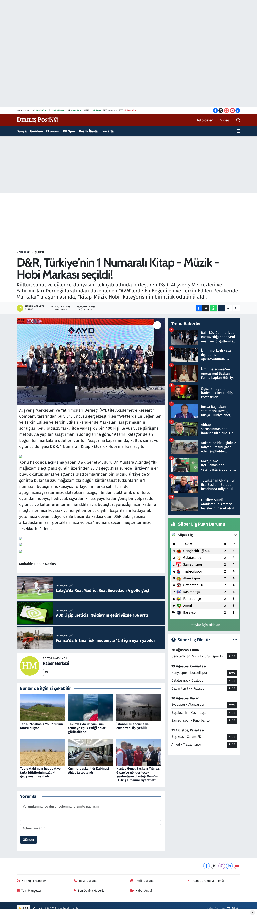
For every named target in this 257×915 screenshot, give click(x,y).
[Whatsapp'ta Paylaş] (213, 308)
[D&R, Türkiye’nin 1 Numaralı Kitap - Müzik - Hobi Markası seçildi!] (91, 361)
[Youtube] (237, 866)
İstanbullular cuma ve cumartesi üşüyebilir (132, 726)
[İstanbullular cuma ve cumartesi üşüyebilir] (138, 707)
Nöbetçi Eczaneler (34, 881)
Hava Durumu (88, 881)
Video (224, 120)
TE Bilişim (233, 908)
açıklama (56, 462)
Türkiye (139, 468)
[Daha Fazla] (221, 308)
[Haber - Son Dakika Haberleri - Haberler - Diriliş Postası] (38, 120)
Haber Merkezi (56, 663)
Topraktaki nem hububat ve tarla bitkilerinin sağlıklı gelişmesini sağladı (40, 772)
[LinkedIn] (229, 866)
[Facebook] (206, 866)
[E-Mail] (46, 672)
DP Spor (69, 131)
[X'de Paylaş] (205, 308)
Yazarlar (108, 131)
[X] (214, 866)
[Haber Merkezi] (29, 666)
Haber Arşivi (143, 891)
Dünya (22, 131)
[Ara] (238, 120)
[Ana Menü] (238, 131)
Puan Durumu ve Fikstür (208, 881)
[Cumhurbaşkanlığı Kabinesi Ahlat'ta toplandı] (90, 752)
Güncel (39, 252)
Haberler (23, 252)
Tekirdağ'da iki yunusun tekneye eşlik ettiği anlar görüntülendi (86, 728)
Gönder (28, 840)
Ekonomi (53, 131)
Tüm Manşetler (31, 891)
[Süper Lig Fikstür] (235, 640)
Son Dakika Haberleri (92, 891)
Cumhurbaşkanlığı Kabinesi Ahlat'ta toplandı (88, 770)
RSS (25, 908)
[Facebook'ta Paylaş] (199, 308)
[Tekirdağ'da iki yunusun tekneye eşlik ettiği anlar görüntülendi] (90, 707)
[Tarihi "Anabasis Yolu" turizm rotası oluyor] (42, 707)
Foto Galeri (205, 120)
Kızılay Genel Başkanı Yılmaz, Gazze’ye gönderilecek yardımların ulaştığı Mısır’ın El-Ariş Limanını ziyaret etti (138, 774)
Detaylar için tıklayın (204, 625)
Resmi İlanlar (89, 131)
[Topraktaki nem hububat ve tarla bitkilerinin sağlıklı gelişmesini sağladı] (42, 752)
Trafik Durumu (145, 881)
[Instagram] (221, 866)
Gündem (36, 131)
